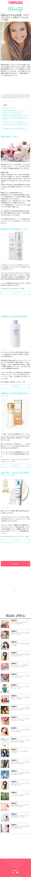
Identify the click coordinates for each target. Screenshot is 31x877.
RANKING (15, 863)
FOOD (23, 861)
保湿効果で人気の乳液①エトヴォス (12, 110)
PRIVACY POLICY (15, 866)
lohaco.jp (2, 430)
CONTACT (21, 863)
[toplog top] (15, 2)
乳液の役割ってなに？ (8, 108)
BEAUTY (13, 861)
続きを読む (15, 563)
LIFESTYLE (18, 861)
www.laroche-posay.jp (5, 507)
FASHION (8, 861)
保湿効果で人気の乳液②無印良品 (12, 113)
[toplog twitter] (17, 873)
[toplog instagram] (13, 873)
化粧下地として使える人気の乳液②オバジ (14, 122)
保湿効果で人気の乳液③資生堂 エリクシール (15, 115)
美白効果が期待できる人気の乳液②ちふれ (14, 128)
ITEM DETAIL (16, 293)
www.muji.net (3, 349)
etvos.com (3, 261)
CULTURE (10, 863)
